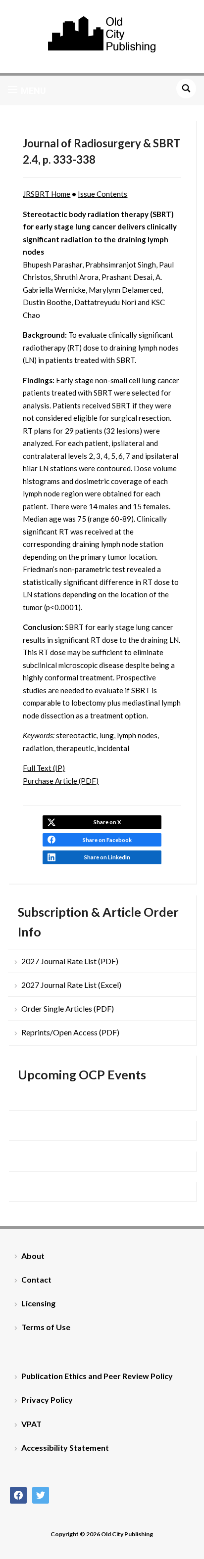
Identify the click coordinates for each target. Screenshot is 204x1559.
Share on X (107, 822)
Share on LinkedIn (107, 857)
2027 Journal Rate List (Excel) (71, 984)
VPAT (31, 1423)
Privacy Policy (47, 1399)
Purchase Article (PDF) (61, 780)
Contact (36, 1279)
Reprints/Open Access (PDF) (70, 1032)
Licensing (38, 1303)
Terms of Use (45, 1327)
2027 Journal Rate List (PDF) (69, 961)
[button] (27, 90)
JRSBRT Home (46, 193)
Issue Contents (102, 193)
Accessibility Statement (65, 1447)
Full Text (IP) (44, 767)
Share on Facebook (107, 840)
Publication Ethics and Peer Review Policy (97, 1376)
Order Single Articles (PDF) (67, 1008)
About (33, 1255)
